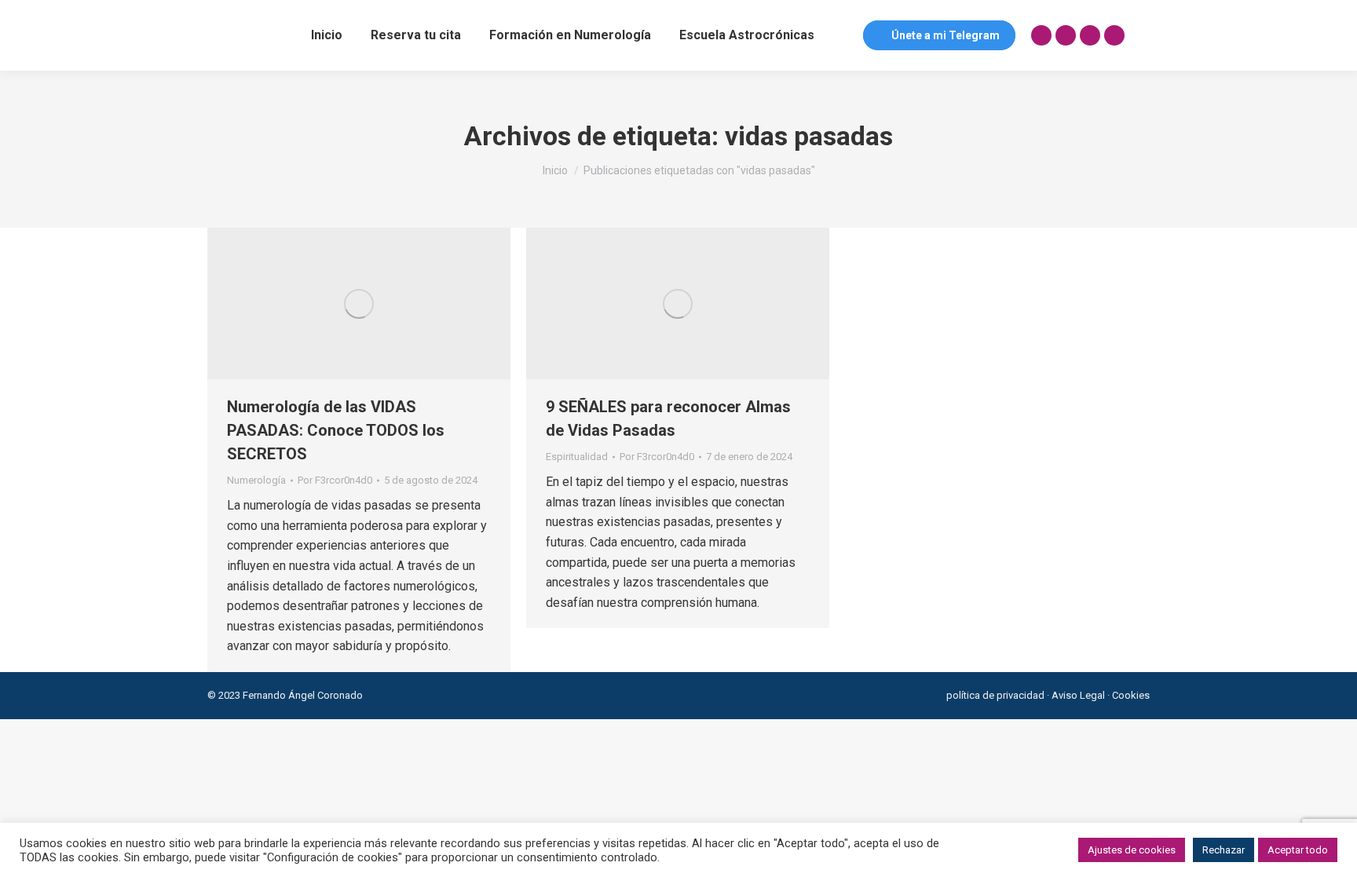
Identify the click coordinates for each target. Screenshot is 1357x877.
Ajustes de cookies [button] (1132, 850)
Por (335, 480)
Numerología (256, 480)
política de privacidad (995, 695)
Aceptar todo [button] (1297, 850)
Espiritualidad (577, 456)
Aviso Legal (1078, 695)
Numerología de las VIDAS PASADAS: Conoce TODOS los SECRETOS (335, 430)
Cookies (1131, 695)
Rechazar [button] (1223, 850)
